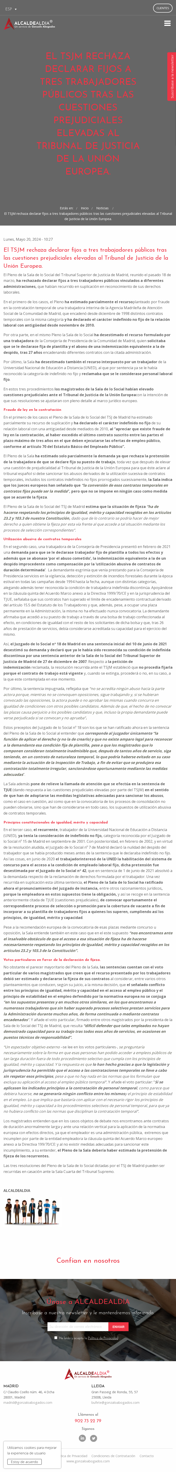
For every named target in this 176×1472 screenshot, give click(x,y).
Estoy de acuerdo (24, 1462)
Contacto (147, 1456)
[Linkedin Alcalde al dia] (82, 1438)
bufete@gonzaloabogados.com (115, 1402)
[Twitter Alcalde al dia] (93, 1438)
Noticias (103, 208)
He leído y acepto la (88, 1338)
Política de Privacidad (103, 1338)
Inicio (85, 208)
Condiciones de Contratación (113, 1456)
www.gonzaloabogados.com (88, 1461)
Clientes (163, 8)
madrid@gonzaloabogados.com (27, 1402)
